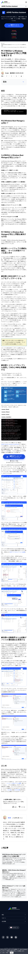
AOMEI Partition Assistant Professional (10, 444)
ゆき (8, 73)
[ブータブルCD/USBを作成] (14, 485)
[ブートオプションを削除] (14, 723)
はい (16, 807)
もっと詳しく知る (4, 952)
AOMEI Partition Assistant (9, 6)
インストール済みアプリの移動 (13, 783)
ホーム (2, 43)
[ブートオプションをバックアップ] (14, 752)
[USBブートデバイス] (14, 511)
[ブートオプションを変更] (14, 701)
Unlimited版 (17, 790)
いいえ (23, 807)
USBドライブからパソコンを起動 (17, 552)
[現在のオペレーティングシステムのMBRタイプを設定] (14, 597)
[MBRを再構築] (14, 572)
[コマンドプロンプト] (14, 395)
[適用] (14, 623)
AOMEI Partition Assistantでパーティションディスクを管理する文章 (13, 45)
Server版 (9, 790)
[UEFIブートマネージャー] (14, 677)
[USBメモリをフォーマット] (14, 537)
